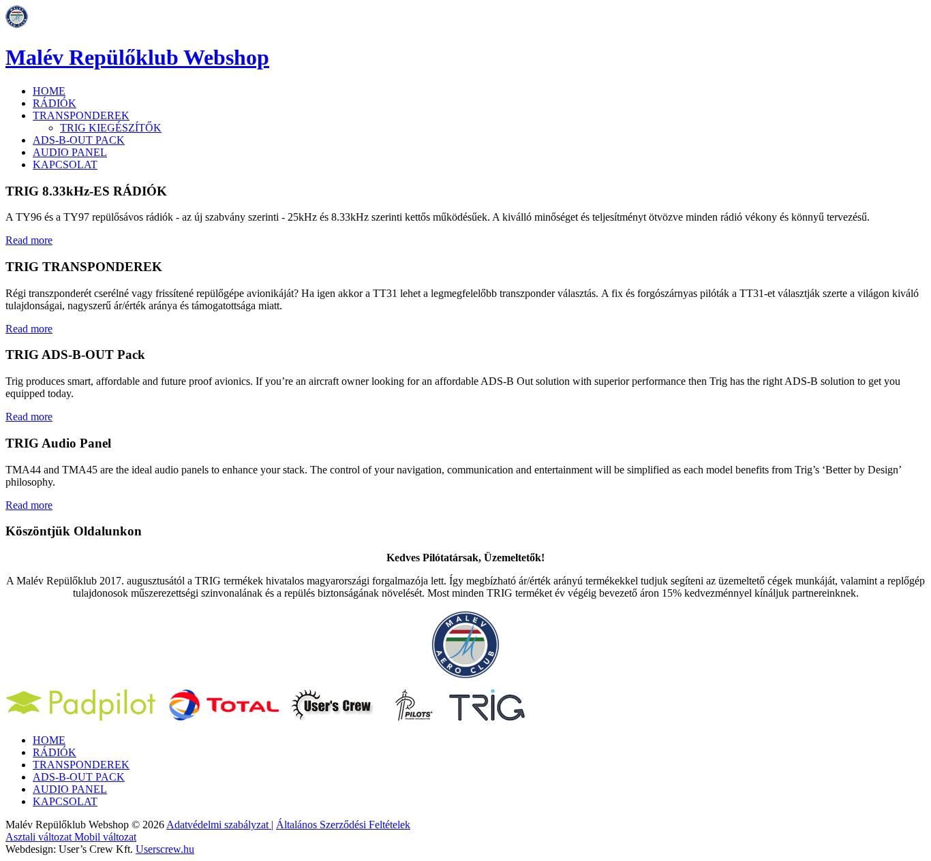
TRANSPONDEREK (81, 115)
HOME (49, 91)
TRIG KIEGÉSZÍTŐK (111, 128)
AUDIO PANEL (70, 152)
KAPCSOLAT (65, 164)
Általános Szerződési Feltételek (343, 824)
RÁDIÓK (54, 103)
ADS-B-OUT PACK (79, 140)
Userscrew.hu (165, 849)
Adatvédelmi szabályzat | (219, 824)
